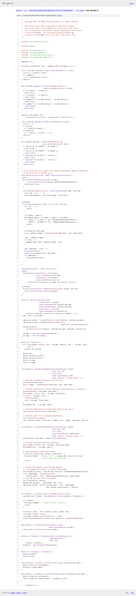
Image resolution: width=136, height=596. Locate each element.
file (59, 15)
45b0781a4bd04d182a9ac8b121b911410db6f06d (50, 10)
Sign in (131, 3)
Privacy (18, 593)
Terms (24, 593)
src (25, 10)
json (132, 593)
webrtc (19, 10)
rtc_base (80, 10)
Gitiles (13, 593)
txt (127, 593)
